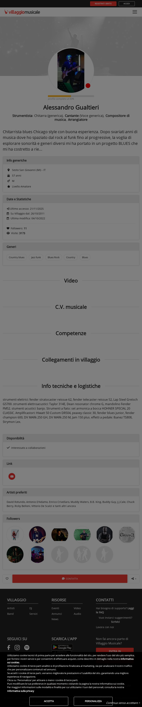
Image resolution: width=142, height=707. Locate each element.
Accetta (49, 701)
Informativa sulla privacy (20, 691)
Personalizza (93, 701)
